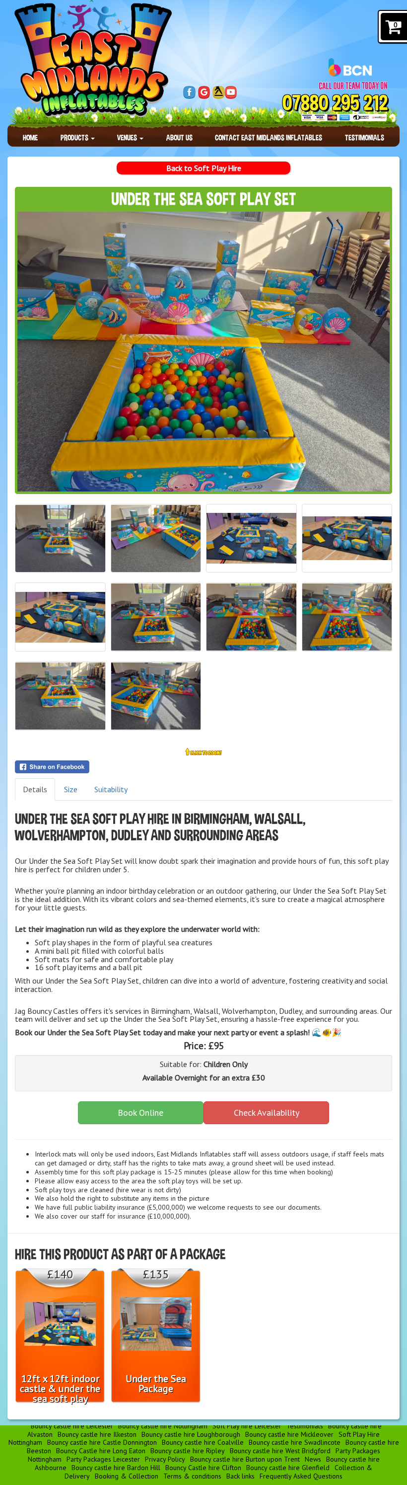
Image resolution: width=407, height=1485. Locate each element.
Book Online (140, 1112)
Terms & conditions (192, 1476)
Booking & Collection (126, 1476)
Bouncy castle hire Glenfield (288, 1467)
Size (70, 789)
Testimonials (364, 137)
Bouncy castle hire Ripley (187, 1450)
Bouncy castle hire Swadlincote (294, 1442)
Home (30, 137)
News (313, 1459)
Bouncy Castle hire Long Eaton (100, 1450)
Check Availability (266, 1112)
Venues (127, 137)
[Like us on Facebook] (189, 92)
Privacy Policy (165, 1459)
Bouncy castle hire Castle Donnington (102, 1442)
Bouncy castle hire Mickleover (289, 1434)
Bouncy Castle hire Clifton (203, 1467)
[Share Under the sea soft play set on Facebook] (203, 766)
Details (35, 789)
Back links (240, 1476)
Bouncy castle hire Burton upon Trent (245, 1459)
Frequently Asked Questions (301, 1476)
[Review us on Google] (204, 92)
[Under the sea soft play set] (203, 352)
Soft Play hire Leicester (246, 1425)
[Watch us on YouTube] (231, 92)
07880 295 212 (335, 103)
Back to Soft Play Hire (203, 168)
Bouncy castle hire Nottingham (162, 1425)
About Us (179, 137)
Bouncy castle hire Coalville (203, 1442)
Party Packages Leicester (103, 1459)
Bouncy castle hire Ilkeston (97, 1434)
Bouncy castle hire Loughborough (190, 1434)
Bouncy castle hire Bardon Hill (115, 1467)
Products (75, 137)
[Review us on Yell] (218, 92)
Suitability (111, 789)
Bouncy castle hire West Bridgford (280, 1450)
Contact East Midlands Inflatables (268, 137)
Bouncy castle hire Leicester (72, 1425)
